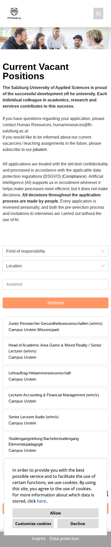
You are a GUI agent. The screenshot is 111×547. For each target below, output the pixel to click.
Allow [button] (55, 513)
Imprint (38, 538)
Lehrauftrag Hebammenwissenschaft (40, 373)
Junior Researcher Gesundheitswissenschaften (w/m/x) (55, 323)
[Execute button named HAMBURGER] (98, 13)
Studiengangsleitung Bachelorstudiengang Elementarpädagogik (44, 441)
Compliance (74, 176)
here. (42, 501)
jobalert (39, 149)
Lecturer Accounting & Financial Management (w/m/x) (54, 395)
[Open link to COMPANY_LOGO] (14, 13)
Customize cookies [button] (33, 523)
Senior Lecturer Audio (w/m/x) (34, 417)
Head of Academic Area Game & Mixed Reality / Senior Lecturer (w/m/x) (55, 348)
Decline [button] (77, 523)
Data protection (64, 538)
